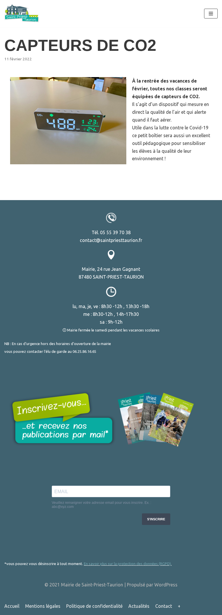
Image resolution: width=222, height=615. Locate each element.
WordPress (165, 584)
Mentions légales (42, 606)
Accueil (11, 606)
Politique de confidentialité (94, 606)
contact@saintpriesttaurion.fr (111, 240)
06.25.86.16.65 (84, 351)
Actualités (138, 606)
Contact (163, 606)
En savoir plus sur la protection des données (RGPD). (128, 564)
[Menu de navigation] (211, 13)
